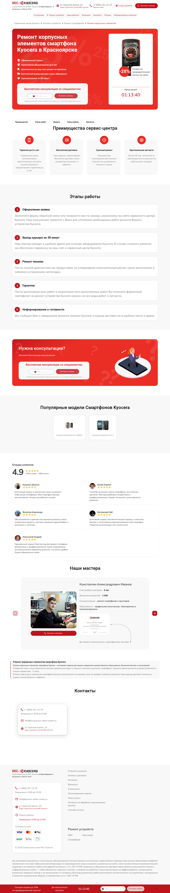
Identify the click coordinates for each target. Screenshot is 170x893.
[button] (154, 613)
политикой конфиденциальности (70, 101)
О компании (39, 15)
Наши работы (73, 122)
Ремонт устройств (56, 15)
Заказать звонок (147, 5)
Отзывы (107, 15)
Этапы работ (40, 122)
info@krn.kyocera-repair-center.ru (40, 720)
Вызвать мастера (54, 633)
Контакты (97, 15)
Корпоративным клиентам (125, 15)
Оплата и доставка (77, 775)
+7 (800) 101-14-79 (102, 4)
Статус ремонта (125, 5)
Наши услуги (74, 798)
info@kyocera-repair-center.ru (33, 799)
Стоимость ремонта (77, 771)
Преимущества (21, 122)
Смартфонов (74, 839)
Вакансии (86, 15)
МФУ (70, 835)
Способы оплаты (76, 810)
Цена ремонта (73, 15)
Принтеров (87, 835)
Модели (56, 122)
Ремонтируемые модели (79, 793)
